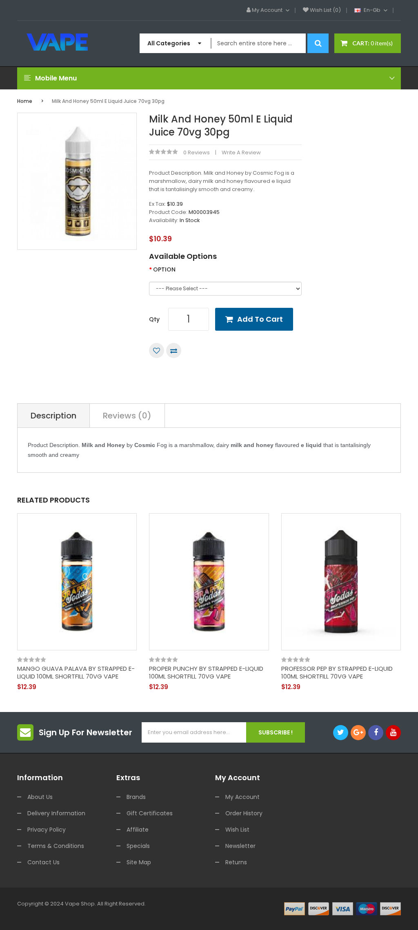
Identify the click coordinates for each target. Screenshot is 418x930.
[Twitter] (340, 732)
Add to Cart (260, 319)
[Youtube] (393, 732)
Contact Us (43, 862)
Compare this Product (173, 350)
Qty (154, 319)
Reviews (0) (127, 415)
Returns (236, 862)
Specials (138, 846)
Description (53, 415)
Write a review (241, 152)
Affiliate (138, 829)
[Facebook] (375, 732)
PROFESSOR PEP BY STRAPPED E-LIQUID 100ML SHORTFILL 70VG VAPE (337, 673)
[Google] (358, 732)
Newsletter (240, 846)
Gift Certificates (150, 813)
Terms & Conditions (55, 846)
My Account (242, 797)
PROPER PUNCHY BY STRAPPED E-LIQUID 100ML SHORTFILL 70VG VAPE (206, 673)
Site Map (139, 862)
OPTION (164, 269)
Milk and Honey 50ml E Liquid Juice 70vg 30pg (108, 101)
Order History (243, 813)
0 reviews (196, 152)
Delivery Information (56, 813)
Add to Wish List (156, 350)
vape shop (80, 904)
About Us (40, 797)
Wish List (237, 829)
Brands (136, 797)
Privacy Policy (46, 829)
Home (24, 101)
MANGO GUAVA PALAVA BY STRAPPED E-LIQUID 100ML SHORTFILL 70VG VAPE (76, 673)
